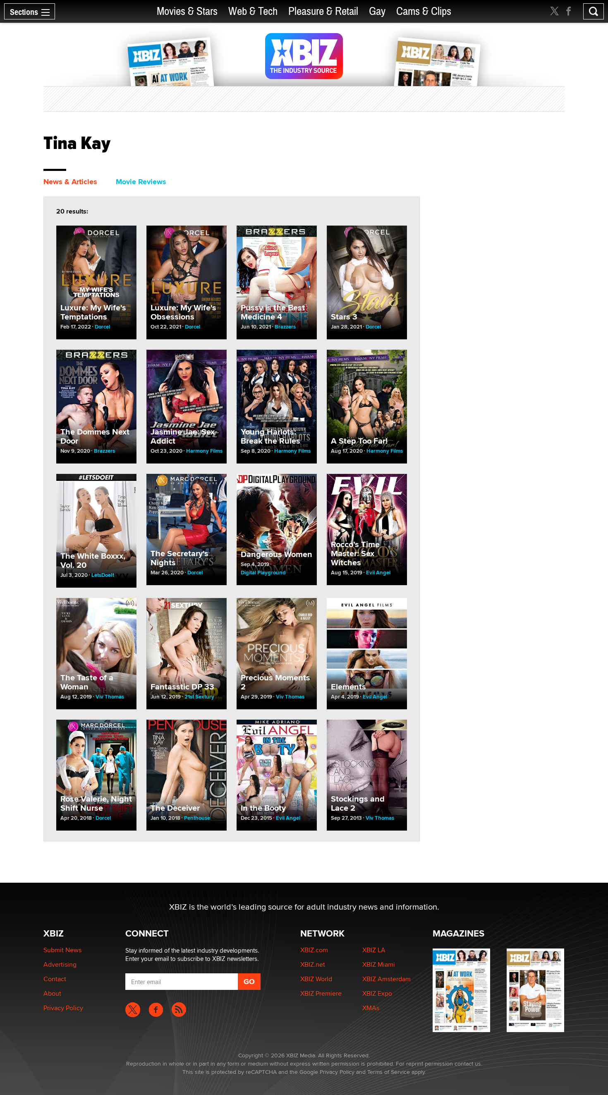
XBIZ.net (312, 964)
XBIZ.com (314, 950)
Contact (54, 979)
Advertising (60, 964)
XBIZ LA (373, 950)
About (52, 993)
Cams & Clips (423, 11)
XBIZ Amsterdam (386, 979)
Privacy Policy (63, 1008)
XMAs (370, 1008)
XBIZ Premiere (321, 993)
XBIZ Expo (377, 993)
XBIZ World (316, 979)
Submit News (62, 950)
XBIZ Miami (378, 964)
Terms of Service (388, 1072)
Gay (377, 11)
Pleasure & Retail (323, 11)
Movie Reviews (141, 181)
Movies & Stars (187, 11)
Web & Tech (253, 11)
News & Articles (70, 181)
